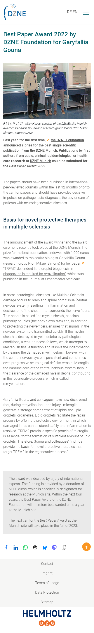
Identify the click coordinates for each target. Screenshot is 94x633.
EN (75, 11)
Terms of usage (47, 583)
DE (69, 11)
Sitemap (47, 602)
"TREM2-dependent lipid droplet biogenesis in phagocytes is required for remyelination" (38, 271)
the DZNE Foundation (67, 140)
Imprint (47, 573)
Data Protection (47, 592)
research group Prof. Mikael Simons (31, 263)
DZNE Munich (40, 161)
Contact (47, 564)
